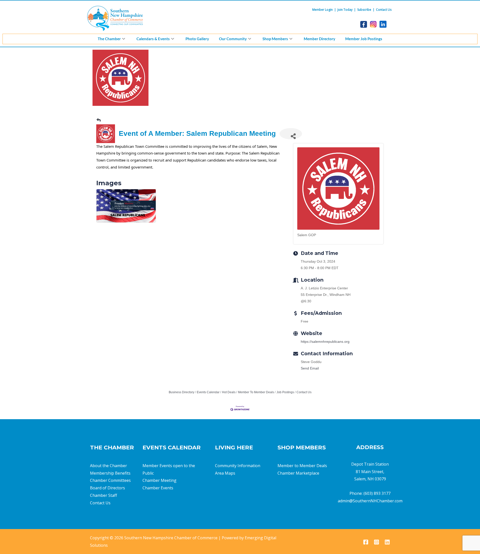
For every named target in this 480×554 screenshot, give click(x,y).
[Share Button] (291, 133)
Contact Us (384, 9)
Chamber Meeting (159, 480)
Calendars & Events (153, 38)
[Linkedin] (387, 542)
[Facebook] (365, 542)
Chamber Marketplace (298, 473)
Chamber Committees (110, 480)
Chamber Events (157, 488)
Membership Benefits (110, 473)
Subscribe (364, 9)
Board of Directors (107, 488)
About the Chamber (108, 465)
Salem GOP (306, 235)
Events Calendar (208, 392)
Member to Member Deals (302, 465)
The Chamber (109, 38)
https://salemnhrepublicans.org (325, 342)
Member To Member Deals (256, 392)
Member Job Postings (363, 38)
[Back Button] (98, 120)
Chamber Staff (103, 495)
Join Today (345, 9)
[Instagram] (376, 542)
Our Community (233, 38)
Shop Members (275, 38)
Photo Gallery (197, 38)
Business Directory (181, 392)
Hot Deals (229, 392)
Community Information (237, 465)
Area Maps (225, 473)
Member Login (322, 9)
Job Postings (285, 392)
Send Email (310, 368)
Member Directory (319, 38)
